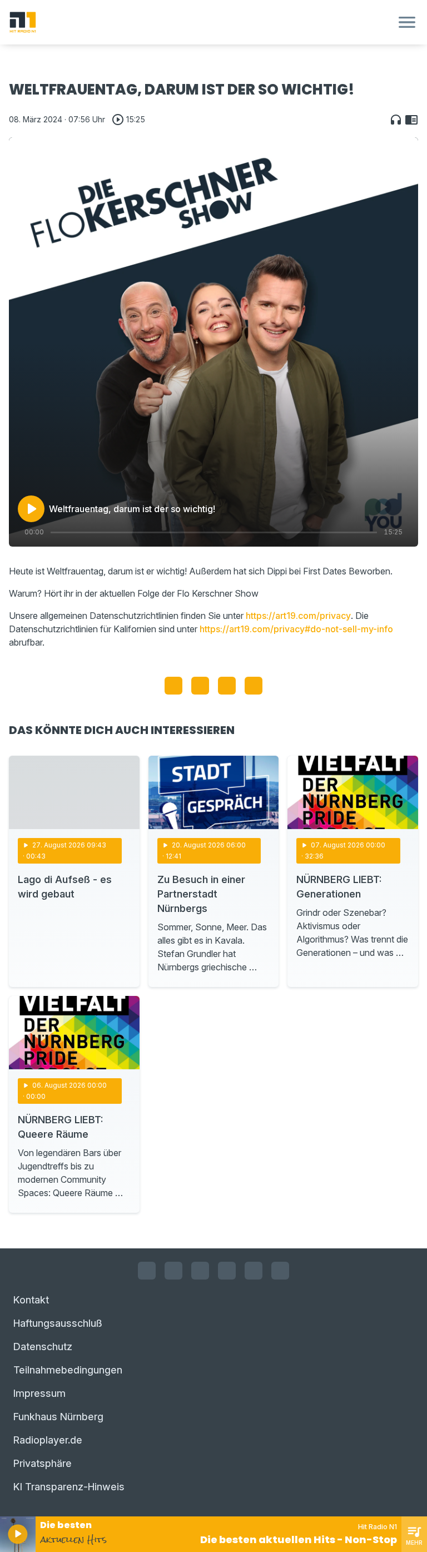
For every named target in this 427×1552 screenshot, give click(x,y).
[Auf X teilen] (200, 686)
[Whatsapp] (227, 1271)
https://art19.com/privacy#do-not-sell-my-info (296, 628)
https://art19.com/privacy (298, 615)
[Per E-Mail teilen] (253, 686)
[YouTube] (200, 1271)
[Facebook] (147, 1271)
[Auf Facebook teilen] (173, 686)
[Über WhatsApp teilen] (227, 686)
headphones (396, 119)
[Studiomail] (253, 1271)
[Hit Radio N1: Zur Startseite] (200, 22)
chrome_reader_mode (411, 119)
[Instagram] (173, 1271)
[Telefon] (280, 1271)
